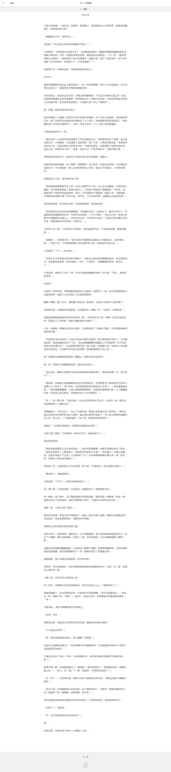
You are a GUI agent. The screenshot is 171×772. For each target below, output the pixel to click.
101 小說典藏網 (86, 6)
